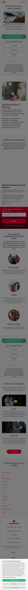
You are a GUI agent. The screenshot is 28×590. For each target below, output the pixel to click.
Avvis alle (14, 583)
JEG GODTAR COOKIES (14, 580)
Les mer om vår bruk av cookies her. (9, 577)
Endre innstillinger (14, 587)
